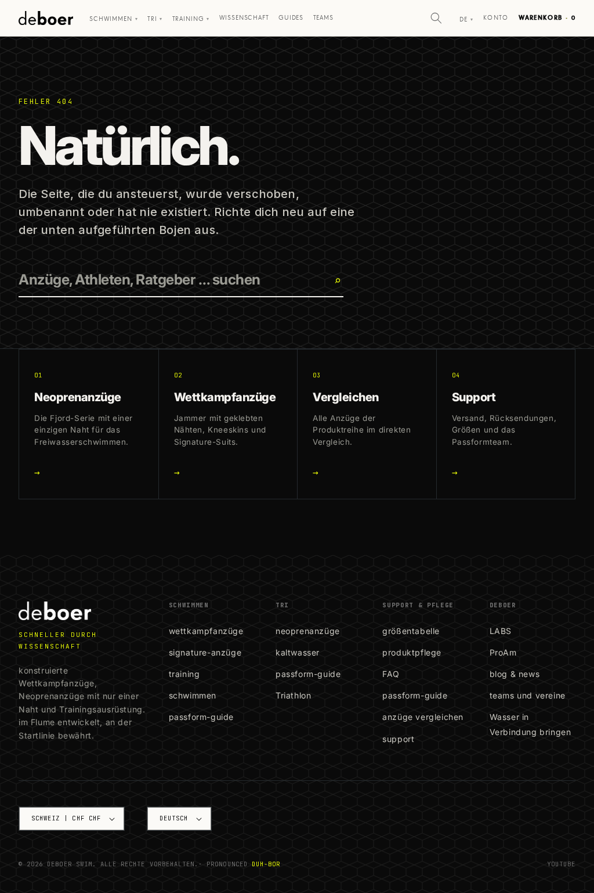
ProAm (503, 652)
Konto (495, 18)
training (184, 674)
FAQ (391, 674)
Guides (290, 18)
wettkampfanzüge (206, 631)
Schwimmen (113, 19)
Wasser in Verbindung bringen (530, 724)
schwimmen (192, 695)
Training (191, 19)
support (398, 739)
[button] (436, 18)
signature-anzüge (205, 652)
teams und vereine (528, 695)
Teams (323, 18)
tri (154, 19)
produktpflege (411, 652)
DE (466, 20)
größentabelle (411, 631)
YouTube (561, 864)
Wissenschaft (244, 18)
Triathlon (293, 695)
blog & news (515, 674)
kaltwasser (298, 652)
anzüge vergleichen (422, 717)
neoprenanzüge (308, 631)
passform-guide (201, 717)
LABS (501, 631)
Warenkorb (547, 18)
